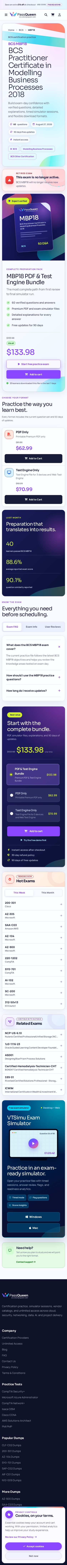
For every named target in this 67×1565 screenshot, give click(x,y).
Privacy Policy (10, 1367)
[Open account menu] (59, 14)
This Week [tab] (19, 892)
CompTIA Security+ (13, 1391)
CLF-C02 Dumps (11, 1445)
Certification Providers (15, 1337)
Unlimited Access (12, 1343)
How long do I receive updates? (26, 691)
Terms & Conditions (13, 1373)
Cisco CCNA (9, 1415)
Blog (4, 1349)
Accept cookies (35, 1546)
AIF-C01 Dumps (11, 1474)
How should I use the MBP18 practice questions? (30, 677)
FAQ (4, 1355)
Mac (35, 1228)
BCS (21, 29)
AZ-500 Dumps (11, 1498)
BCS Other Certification (22, 156)
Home (11, 29)
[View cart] (52, 14)
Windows (35, 1217)
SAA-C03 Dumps (12, 1504)
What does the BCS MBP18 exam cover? (27, 647)
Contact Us (9, 1361)
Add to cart (36, 374)
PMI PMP (7, 1426)
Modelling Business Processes (38, 149)
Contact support (25, 1261)
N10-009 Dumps (11, 1480)
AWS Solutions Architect (16, 1420)
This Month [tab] (47, 892)
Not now (33, 1556)
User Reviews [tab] (53, 626)
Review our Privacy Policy (19, 1536)
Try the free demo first (35, 840)
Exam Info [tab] (31, 626)
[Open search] (46, 14)
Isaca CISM (8, 1409)
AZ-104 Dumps (10, 1456)
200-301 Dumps (11, 1451)
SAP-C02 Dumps (12, 1468)
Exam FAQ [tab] (12, 626)
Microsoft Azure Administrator (20, 1397)
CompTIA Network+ (13, 1403)
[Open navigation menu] (6, 14)
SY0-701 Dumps (11, 1462)
